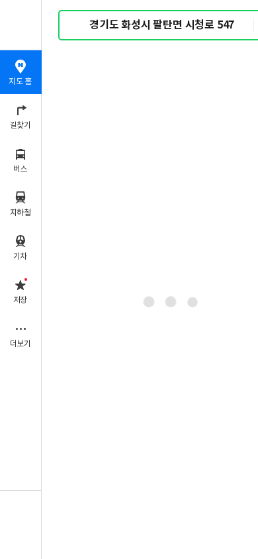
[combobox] (171, 25)
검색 (78, 25)
